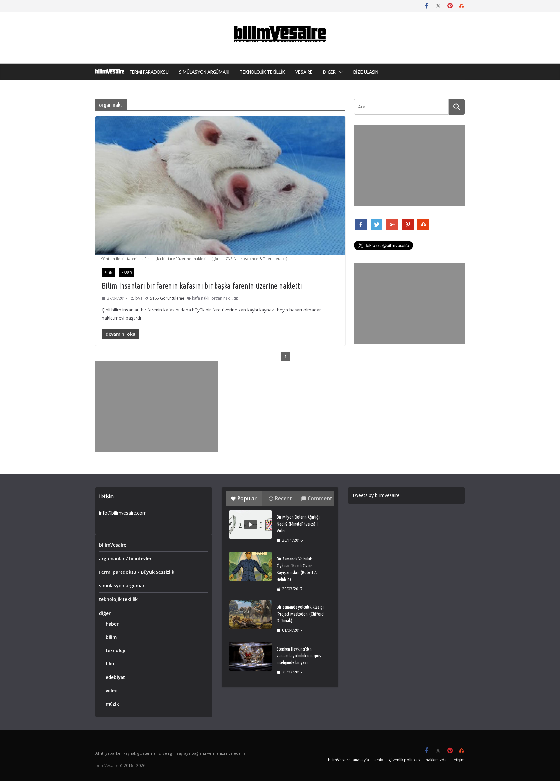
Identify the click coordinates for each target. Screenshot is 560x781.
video (112, 690)
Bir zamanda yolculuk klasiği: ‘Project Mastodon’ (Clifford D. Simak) (301, 614)
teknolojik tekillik (118, 599)
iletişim (458, 760)
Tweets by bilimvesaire (376, 495)
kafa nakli (200, 298)
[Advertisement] (156, 406)
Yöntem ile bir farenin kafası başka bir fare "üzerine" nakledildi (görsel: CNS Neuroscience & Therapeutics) (194, 258)
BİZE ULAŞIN (365, 71)
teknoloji (115, 650)
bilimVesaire (112, 545)
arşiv (378, 760)
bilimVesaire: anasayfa (348, 760)
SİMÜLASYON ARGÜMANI (204, 71)
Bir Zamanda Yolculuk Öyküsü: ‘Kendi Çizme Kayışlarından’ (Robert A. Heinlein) (297, 569)
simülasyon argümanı (123, 586)
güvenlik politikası (404, 760)
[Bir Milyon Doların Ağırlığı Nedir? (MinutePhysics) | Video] (250, 524)
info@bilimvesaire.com (122, 513)
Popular (247, 498)
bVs (138, 298)
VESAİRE (304, 71)
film (110, 664)
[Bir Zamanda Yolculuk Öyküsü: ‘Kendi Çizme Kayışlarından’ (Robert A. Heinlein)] (250, 566)
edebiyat (115, 677)
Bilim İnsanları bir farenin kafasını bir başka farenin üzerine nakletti (202, 285)
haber (126, 272)
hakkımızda (436, 760)
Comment (320, 498)
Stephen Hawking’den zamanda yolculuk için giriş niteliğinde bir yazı (299, 655)
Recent (283, 498)
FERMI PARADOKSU (149, 71)
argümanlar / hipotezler (125, 558)
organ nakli (221, 298)
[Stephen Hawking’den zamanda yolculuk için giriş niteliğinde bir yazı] (250, 656)
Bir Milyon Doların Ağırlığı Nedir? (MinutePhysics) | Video (298, 524)
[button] (339, 71)
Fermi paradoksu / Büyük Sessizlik (136, 572)
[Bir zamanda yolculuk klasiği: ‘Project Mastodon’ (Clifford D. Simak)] (250, 614)
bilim (108, 272)
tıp (236, 298)
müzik (112, 704)
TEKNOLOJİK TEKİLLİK (262, 71)
